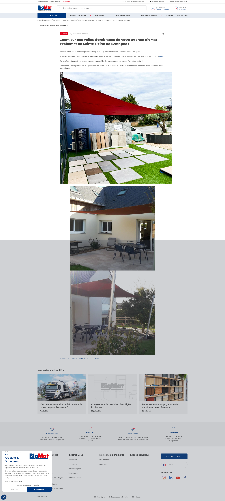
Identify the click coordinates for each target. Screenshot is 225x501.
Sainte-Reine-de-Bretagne (88, 358)
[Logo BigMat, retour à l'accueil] (45, 8)
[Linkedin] (171, 479)
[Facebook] (185, 479)
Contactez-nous (174, 456)
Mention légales (99, 497)
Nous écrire (66, 1)
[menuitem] (78, 15)
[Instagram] (164, 479)
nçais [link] (161, 56)
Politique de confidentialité (118, 497)
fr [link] (157, 56)
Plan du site (136, 497)
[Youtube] (178, 479)
